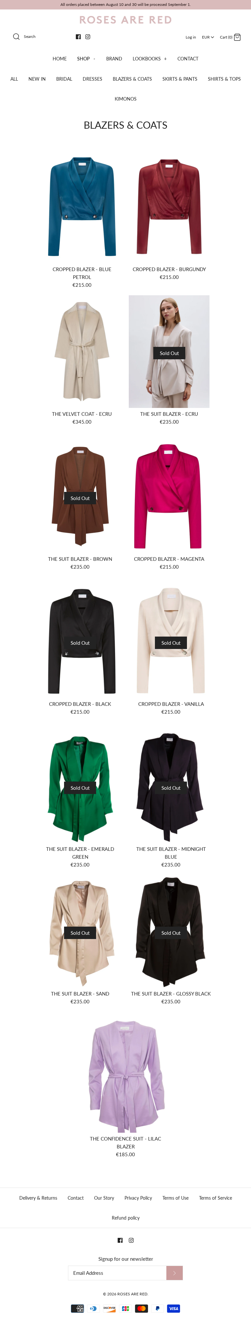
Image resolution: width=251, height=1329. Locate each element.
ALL (14, 79)
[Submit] (174, 1273)
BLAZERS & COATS (132, 79)
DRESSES (92, 79)
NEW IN (37, 79)
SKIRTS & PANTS (179, 79)
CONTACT (187, 58)
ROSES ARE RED (132, 1293)
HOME (60, 58)
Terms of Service (215, 1198)
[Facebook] (78, 36)
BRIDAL (64, 79)
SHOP (86, 58)
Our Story (104, 1198)
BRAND (114, 58)
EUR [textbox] (208, 35)
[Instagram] (87, 36)
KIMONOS (126, 99)
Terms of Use (175, 1198)
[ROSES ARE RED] (125, 20)
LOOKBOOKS (150, 58)
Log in (191, 37)
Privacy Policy (138, 1198)
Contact (76, 1198)
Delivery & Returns (38, 1198)
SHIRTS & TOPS (224, 79)
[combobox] (208, 35)
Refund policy (126, 1218)
